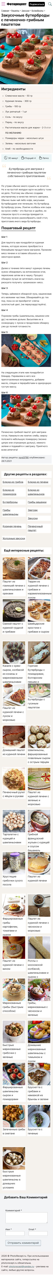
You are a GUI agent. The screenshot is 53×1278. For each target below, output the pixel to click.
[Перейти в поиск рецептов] (50, 4)
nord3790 (24, 457)
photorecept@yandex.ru (21, 1266)
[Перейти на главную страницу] (16, 4)
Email (32, 1229)
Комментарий (13, 1210)
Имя (8, 1229)
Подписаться (37, 4)
